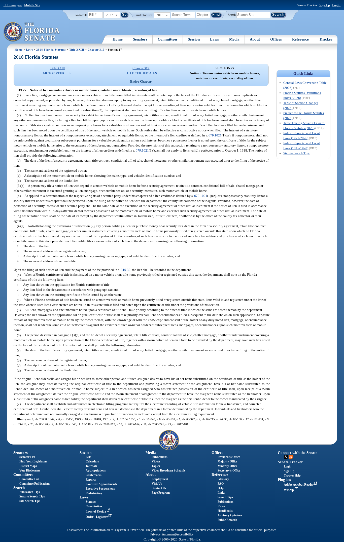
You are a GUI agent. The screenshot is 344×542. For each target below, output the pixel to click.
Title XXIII (76, 49)
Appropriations (96, 470)
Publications (159, 457)
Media (234, 39)
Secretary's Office (229, 470)
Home (118, 39)
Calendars (92, 461)
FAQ (221, 483)
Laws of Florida (96, 511)
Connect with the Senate (297, 453)
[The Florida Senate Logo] (32, 32)
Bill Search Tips (29, 492)
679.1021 (215, 135)
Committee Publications (34, 483)
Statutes (91, 501)
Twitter (286, 457)
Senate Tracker (290, 462)
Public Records (227, 520)
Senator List (27, 457)
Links (221, 492)
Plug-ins (284, 480)
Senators (140, 39)
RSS (291, 457)
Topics (156, 466)
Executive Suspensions (100, 488)
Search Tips (225, 497)
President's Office (229, 457)
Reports (91, 479)
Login (336, 5)
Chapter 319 (96, 49)
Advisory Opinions (230, 515)
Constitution (94, 506)
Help (221, 488)
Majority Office (227, 461)
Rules (221, 506)
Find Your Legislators (33, 461)
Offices (276, 39)
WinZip (289, 490)
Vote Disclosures (30, 470)
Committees (168, 39)
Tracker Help (292, 475)
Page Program (161, 492)
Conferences (93, 475)
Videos (156, 461)
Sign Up (324, 5)
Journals (91, 466)
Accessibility (185, 534)
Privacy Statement (162, 534)
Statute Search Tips (296, 153)
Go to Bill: (81, 15)
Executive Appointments (101, 484)
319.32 (125, 270)
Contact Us (159, 488)
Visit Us (157, 483)
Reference (300, 39)
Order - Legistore (97, 517)
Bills (88, 457)
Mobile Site (32, 5)
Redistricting (94, 493)
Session (194, 39)
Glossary (223, 479)
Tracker (325, 39)
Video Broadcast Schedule (168, 470)
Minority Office (227, 466)
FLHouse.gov (13, 5)
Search (232, 14)
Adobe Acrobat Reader (299, 484)
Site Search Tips (29, 501)
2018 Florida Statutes (51, 49)
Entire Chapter (141, 81)
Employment (160, 479)
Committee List (29, 479)
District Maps (28, 466)
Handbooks (225, 511)
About (255, 39)
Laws (214, 39)
